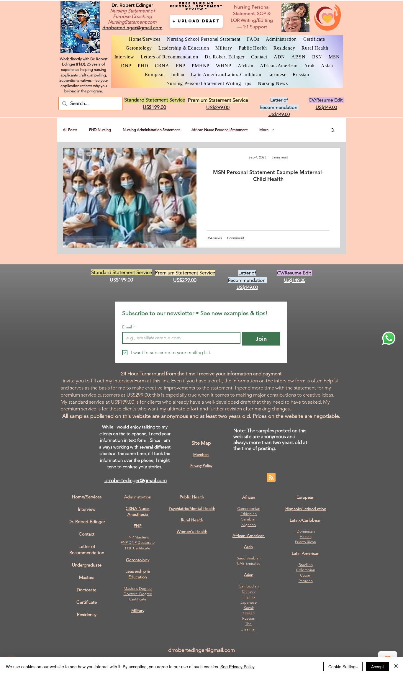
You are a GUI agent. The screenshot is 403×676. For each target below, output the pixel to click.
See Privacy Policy (237, 667)
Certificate (137, 599)
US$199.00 (122, 402)
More (263, 129)
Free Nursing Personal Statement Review (196, 6)
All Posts (70, 129)
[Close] (395, 666)
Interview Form (129, 381)
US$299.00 (138, 395)
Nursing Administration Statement (151, 129)
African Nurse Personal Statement (219, 129)
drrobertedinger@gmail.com (135, 480)
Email (128, 327)
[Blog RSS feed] (271, 477)
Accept (377, 667)
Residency (86, 614)
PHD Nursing (100, 129)
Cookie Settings (343, 667)
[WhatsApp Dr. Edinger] (389, 338)
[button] (196, 21)
